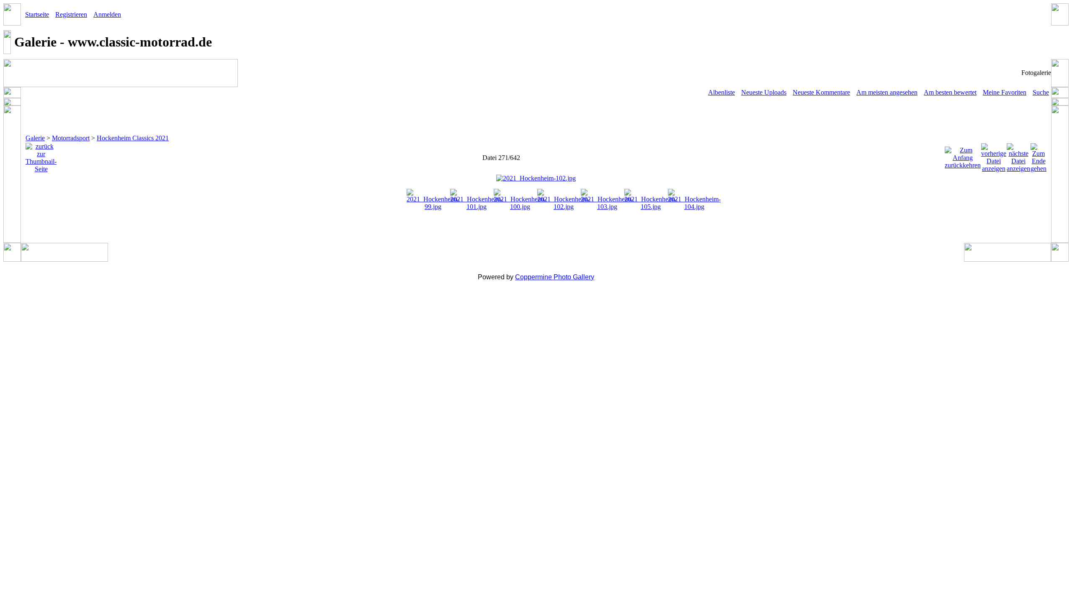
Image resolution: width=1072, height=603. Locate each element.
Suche (1041, 92)
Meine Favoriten (1004, 92)
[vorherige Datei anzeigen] (993, 155)
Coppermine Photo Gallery (554, 277)
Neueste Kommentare (821, 92)
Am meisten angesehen (886, 92)
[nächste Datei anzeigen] (1018, 155)
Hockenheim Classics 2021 (133, 138)
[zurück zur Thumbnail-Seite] (41, 155)
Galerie (35, 138)
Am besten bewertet (950, 92)
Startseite (37, 14)
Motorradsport (71, 138)
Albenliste (721, 92)
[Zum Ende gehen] (1038, 155)
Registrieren (71, 14)
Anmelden (107, 14)
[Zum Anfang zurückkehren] (963, 155)
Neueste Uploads (763, 92)
